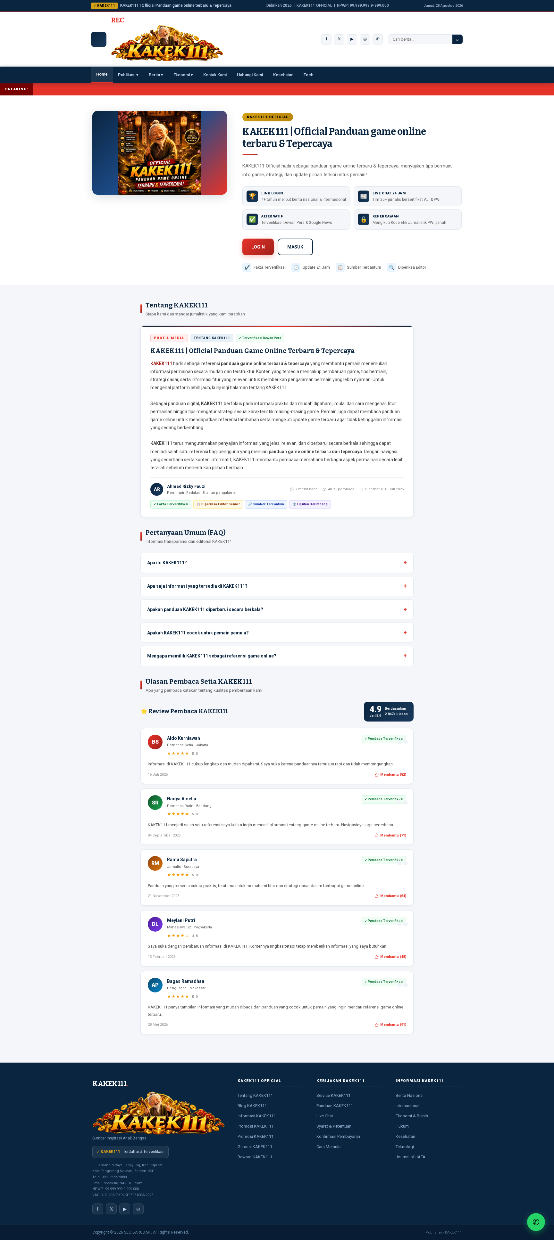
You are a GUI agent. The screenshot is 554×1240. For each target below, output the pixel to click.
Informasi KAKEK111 (257, 1116)
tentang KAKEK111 (268, 387)
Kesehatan (283, 74)
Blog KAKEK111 (252, 1105)
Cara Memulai (328, 1146)
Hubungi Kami (250, 74)
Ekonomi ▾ (183, 74)
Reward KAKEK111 (255, 1156)
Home (102, 74)
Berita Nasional (410, 1095)
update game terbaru (314, 419)
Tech (308, 74)
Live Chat (324, 1116)
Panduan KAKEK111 (334, 1105)
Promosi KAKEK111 (255, 1126)
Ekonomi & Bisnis (412, 1116)
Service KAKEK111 (333, 1095)
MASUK (295, 246)
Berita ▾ (156, 74)
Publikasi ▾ (128, 74)
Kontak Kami (215, 74)
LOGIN (258, 246)
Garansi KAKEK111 (255, 1146)
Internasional (407, 1105)
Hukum (402, 1126)
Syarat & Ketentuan (333, 1126)
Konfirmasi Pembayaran (338, 1136)
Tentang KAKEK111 (255, 1095)
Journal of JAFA (410, 1156)
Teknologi (405, 1146)
